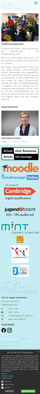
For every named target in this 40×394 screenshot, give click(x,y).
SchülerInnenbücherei (12, 44)
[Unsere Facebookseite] (3, 330)
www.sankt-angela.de (17, 319)
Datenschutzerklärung (7, 376)
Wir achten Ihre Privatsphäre (20, 352)
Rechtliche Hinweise (6, 378)
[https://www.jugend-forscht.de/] (20, 212)
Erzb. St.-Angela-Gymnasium (14, 297)
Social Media (7, 324)
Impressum (4, 373)
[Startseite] (11, 5)
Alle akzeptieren (28, 391)
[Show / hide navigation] (35, 2)
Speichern (9, 391)
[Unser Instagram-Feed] (9, 330)
